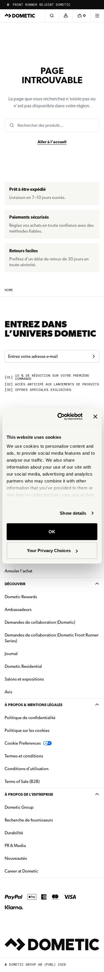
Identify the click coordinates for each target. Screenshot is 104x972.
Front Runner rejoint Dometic (41, 4)
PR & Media (33, 845)
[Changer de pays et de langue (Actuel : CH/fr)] (97, 4)
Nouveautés (34, 858)
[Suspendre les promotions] (8, 4)
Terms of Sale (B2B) (22, 781)
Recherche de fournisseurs (29, 820)
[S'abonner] (93, 356)
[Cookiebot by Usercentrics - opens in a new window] (61, 416)
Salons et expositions (24, 679)
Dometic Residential (41, 666)
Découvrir (15, 584)
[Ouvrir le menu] (97, 15)
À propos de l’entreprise (29, 794)
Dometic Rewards (21, 596)
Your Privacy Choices (49, 550)
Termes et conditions (24, 756)
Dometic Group (37, 807)
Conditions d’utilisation (27, 768)
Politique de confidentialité (30, 717)
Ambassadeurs (18, 609)
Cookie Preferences (23, 743)
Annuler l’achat (18, 571)
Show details (73, 513)
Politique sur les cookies (27, 730)
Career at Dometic (40, 871)
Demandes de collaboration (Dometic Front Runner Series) (52, 637)
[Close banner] (95, 416)
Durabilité (14, 832)
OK (52, 531)
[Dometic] (20, 16)
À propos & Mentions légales (33, 705)
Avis (8, 691)
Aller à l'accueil (52, 141)
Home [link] (9, 290)
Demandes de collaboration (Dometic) (40, 622)
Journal (11, 653)
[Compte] (66, 15)
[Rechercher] (52, 15)
